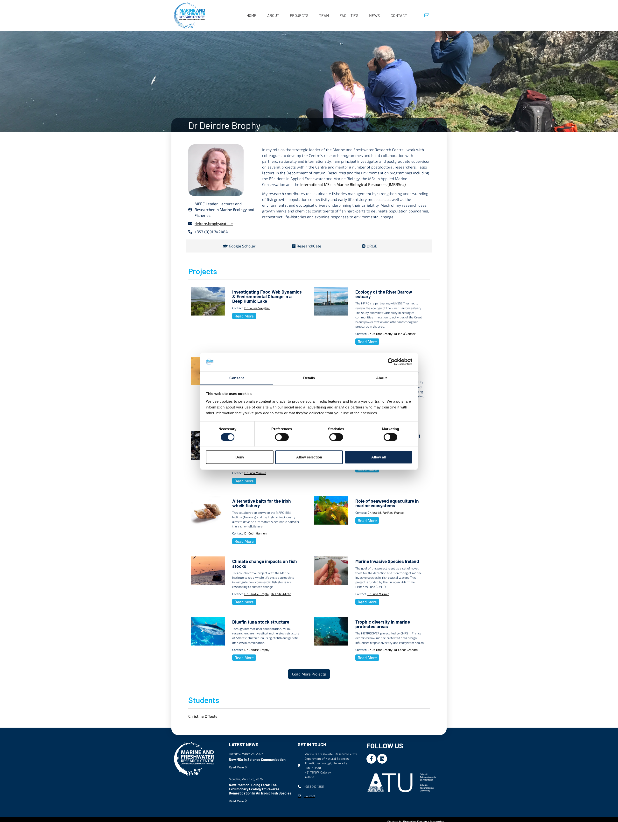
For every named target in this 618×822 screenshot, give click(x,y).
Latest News (243, 744)
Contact (399, 15)
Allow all (378, 457)
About (273, 15)
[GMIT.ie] (402, 781)
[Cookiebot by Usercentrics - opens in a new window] (391, 361)
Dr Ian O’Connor (404, 334)
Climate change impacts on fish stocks (264, 563)
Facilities (349, 15)
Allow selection (309, 457)
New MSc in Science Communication (257, 760)
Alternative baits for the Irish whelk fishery (261, 503)
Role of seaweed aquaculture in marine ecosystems (387, 503)
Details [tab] (309, 378)
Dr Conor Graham (406, 650)
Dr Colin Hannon (255, 533)
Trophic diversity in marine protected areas (382, 624)
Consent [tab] (236, 378)
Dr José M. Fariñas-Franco (385, 512)
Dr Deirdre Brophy (380, 334)
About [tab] (381, 378)
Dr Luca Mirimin (255, 473)
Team (324, 15)
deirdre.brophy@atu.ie (214, 223)
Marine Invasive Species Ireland (387, 561)
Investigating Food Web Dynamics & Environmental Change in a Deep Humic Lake (267, 296)
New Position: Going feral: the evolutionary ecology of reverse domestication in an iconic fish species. (260, 789)
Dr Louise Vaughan (257, 308)
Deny (239, 457)
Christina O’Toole (203, 716)
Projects (299, 15)
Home (251, 15)
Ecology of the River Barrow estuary (383, 294)
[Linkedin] (382, 759)
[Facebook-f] (371, 759)
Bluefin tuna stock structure (260, 622)
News (374, 15)
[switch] (282, 437)
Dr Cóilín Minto (281, 594)
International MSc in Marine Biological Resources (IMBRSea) (353, 184)
